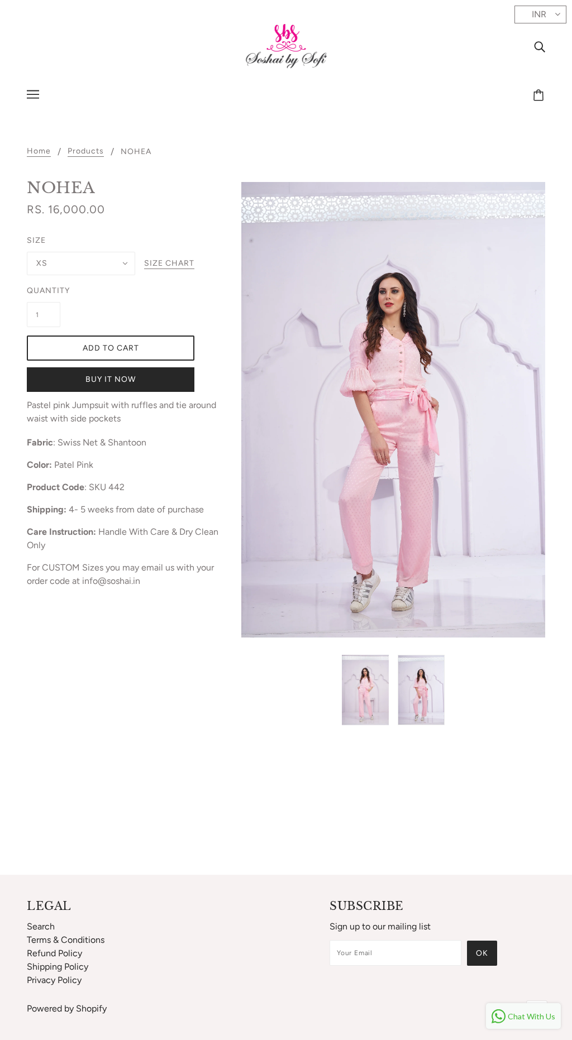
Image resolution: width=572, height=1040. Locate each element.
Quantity (43, 290)
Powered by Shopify (67, 1008)
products (86, 151)
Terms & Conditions (65, 939)
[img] (540, 46)
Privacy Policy (54, 980)
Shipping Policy (57, 966)
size (36, 240)
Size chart (169, 264)
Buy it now (110, 379)
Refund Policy (54, 953)
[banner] (286, 45)
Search (41, 926)
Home (39, 151)
